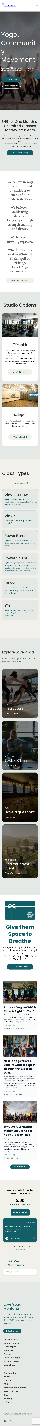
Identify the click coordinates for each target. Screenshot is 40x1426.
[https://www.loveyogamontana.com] (9, 5)
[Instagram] (11, 1421)
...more (27, 1022)
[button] (37, 5)
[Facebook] (5, 1421)
